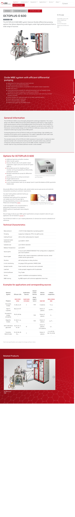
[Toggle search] (63, 4)
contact (22, 216)
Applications (42, 2)
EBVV (49, 299)
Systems (15, 2)
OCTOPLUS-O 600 (35, 11)
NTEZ (19, 299)
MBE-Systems (6, 19)
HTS (25, 301)
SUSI (28, 299)
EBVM (53, 299)
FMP (41, 301)
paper (18, 203)
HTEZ (17, 301)
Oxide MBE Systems (20, 11)
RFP (44, 301)
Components (24, 2)
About (57, 2)
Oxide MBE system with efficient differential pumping (62, 20)
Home (8, 11)
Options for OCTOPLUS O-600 (63, 26)
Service (51, 2)
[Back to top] (72, 514)
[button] (19, 2)
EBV (51, 301)
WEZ (16, 299)
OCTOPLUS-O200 (7, 392)
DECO (27, 301)
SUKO (25, 299)
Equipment (33, 2)
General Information (61, 23)
